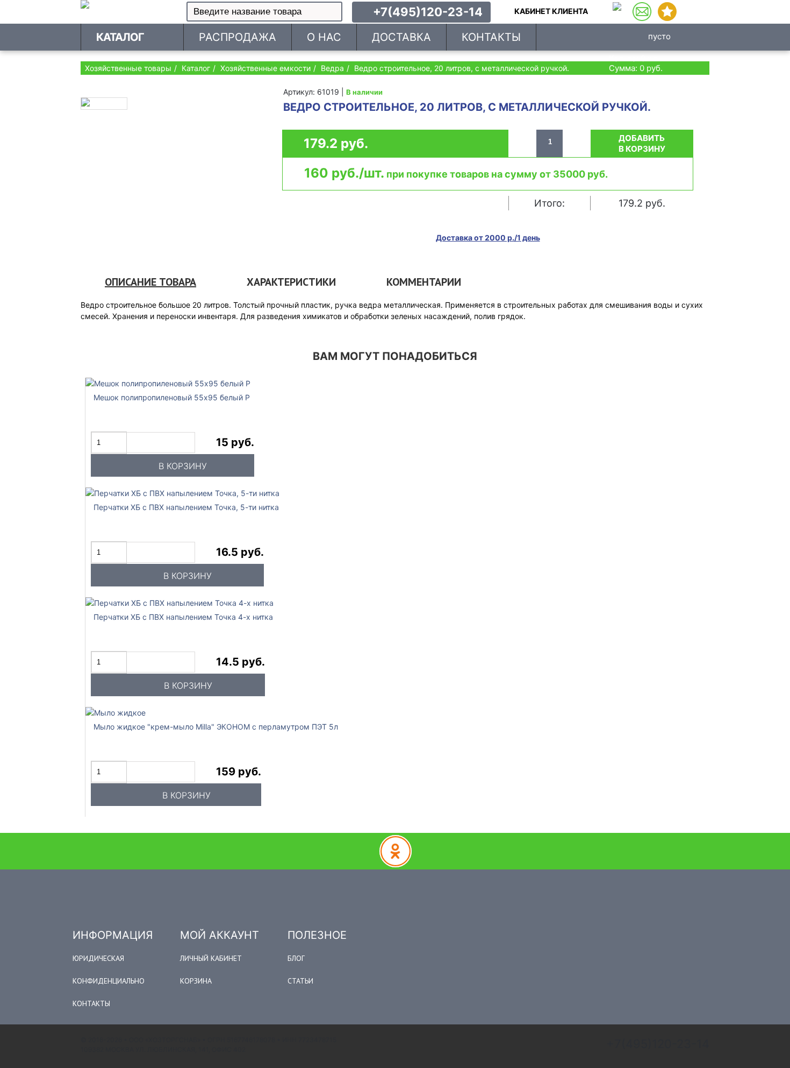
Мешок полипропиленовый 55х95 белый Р (172, 397)
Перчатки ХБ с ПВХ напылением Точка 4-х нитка (183, 616)
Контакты (91, 1003)
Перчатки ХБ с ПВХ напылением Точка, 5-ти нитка (186, 507)
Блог (296, 958)
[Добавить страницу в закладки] (667, 11)
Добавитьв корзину (642, 143)
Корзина (196, 981)
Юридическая (98, 958)
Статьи (300, 981)
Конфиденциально (109, 981)
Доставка (401, 37)
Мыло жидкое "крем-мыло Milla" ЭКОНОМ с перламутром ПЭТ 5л (216, 726)
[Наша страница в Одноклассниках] (616, 11)
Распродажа (237, 37)
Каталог (120, 37)
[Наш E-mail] (642, 11)
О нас (324, 37)
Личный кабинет (211, 958)
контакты (491, 37)
